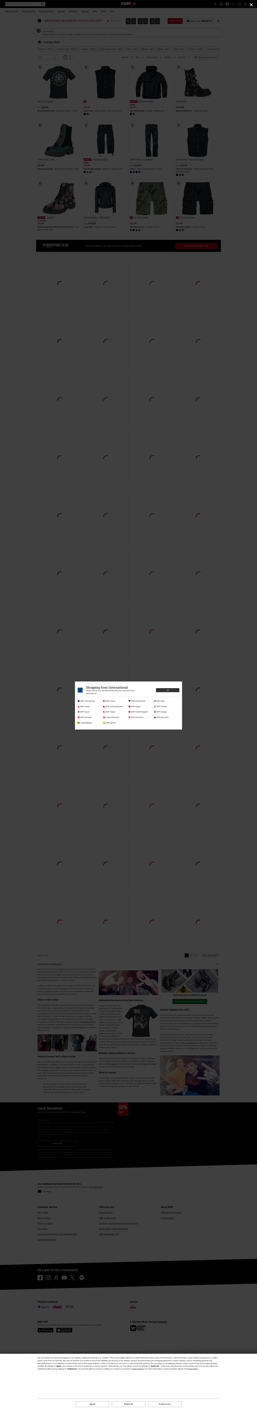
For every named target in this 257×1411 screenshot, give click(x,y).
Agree (92, 1404)
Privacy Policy (192, 1369)
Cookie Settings (137, 1369)
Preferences (165, 1404)
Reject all (128, 1404)
